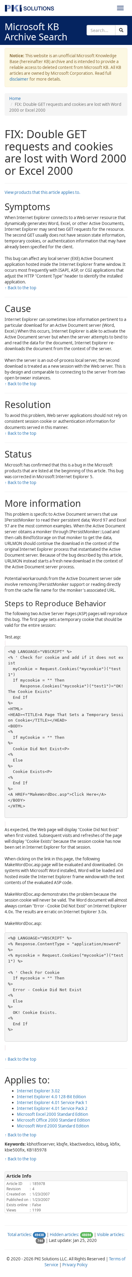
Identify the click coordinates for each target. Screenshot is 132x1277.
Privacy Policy (74, 1264)
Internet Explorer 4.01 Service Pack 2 (52, 1108)
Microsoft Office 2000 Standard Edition (53, 1120)
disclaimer (19, 79)
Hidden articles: (64, 1234)
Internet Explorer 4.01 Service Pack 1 (52, 1102)
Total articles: (19, 1234)
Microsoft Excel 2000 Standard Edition (52, 1114)
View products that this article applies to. (42, 192)
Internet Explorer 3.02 (38, 1091)
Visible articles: (111, 1234)
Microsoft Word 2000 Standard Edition (53, 1126)
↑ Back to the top (20, 287)
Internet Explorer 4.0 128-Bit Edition (51, 1096)
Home (15, 98)
